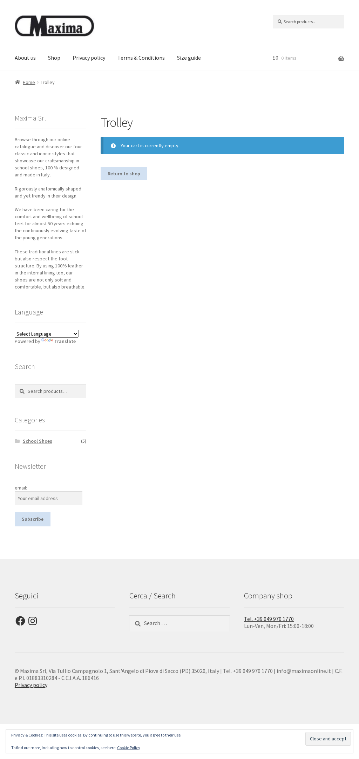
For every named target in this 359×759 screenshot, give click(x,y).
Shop (54, 57)
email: (21, 488)
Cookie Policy (128, 747)
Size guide (189, 57)
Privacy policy (89, 57)
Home (29, 82)
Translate (65, 341)
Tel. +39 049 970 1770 (269, 618)
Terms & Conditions (141, 57)
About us (25, 57)
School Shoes (37, 441)
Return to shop (124, 173)
